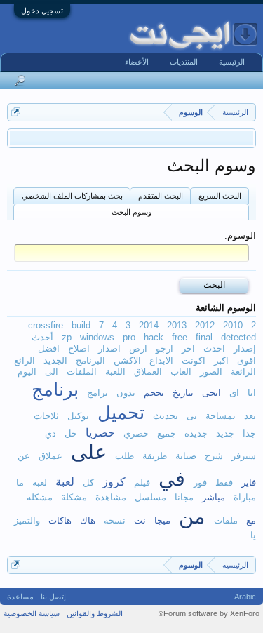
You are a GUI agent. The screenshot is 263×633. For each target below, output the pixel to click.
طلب (124, 456)
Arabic (245, 596)
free (179, 337)
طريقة (154, 456)
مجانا (184, 497)
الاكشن (127, 360)
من (192, 516)
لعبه (39, 482)
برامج (97, 392)
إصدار (245, 348)
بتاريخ (183, 392)
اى (234, 392)
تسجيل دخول (42, 10)
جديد (225, 433)
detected (238, 337)
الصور (211, 371)
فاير (248, 482)
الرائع (24, 360)
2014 (149, 325)
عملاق (50, 456)
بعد (250, 416)
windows (97, 337)
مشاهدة (110, 497)
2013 (177, 325)
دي (50, 433)
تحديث (165, 416)
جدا (249, 433)
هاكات (60, 520)
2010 (233, 325)
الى (51, 371)
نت (140, 520)
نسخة (115, 520)
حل (71, 433)
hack (153, 337)
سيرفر (243, 456)
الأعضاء (137, 62)
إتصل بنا (53, 596)
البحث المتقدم (160, 196)
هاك (87, 520)
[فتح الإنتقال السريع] (15, 111)
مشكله (40, 497)
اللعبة (115, 371)
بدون (125, 392)
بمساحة (220, 416)
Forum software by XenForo (209, 613)
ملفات (226, 520)
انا (252, 392)
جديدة (196, 433)
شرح (214, 456)
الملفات (82, 371)
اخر (188, 348)
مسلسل (150, 497)
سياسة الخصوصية (32, 613)
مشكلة (74, 497)
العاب (180, 371)
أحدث (42, 337)
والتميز (27, 520)
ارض (138, 348)
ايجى (211, 392)
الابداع (161, 360)
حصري (136, 433)
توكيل (78, 416)
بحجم (154, 392)
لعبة (64, 481)
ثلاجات (46, 416)
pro (129, 337)
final (204, 337)
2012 (205, 325)
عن (24, 456)
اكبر (221, 360)
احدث (214, 348)
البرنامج (90, 360)
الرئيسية (232, 62)
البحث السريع (219, 196)
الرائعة (243, 371)
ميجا (162, 520)
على (89, 452)
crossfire (45, 325)
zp (67, 337)
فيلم (142, 482)
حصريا (100, 432)
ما (20, 482)
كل (88, 482)
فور (200, 482)
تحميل (120, 412)
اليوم (27, 371)
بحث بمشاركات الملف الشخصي (72, 196)
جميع (166, 433)
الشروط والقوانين (95, 613)
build (81, 325)
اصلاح (79, 348)
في (172, 478)
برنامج (55, 389)
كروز (114, 481)
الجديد (55, 360)
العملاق (148, 371)
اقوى (246, 360)
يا (253, 535)
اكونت (193, 360)
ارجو (164, 348)
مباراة (245, 497)
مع (251, 520)
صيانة (185, 456)
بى (192, 416)
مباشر (213, 497)
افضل (49, 348)
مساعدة (20, 596)
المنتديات (184, 62)
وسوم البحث (131, 212)
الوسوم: (240, 235)
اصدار (109, 348)
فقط (224, 482)
